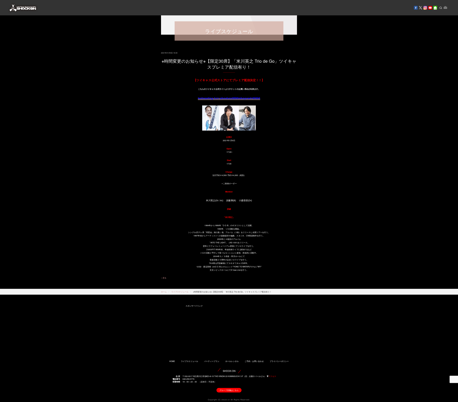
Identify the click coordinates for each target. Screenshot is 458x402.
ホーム (164, 291)
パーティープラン (211, 361)
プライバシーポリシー (279, 361)
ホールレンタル (232, 361)
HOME (172, 361)
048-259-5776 (188, 379)
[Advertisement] (194, 329)
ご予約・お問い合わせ (254, 361)
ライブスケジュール (179, 291)
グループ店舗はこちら (229, 390)
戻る (164, 277)
